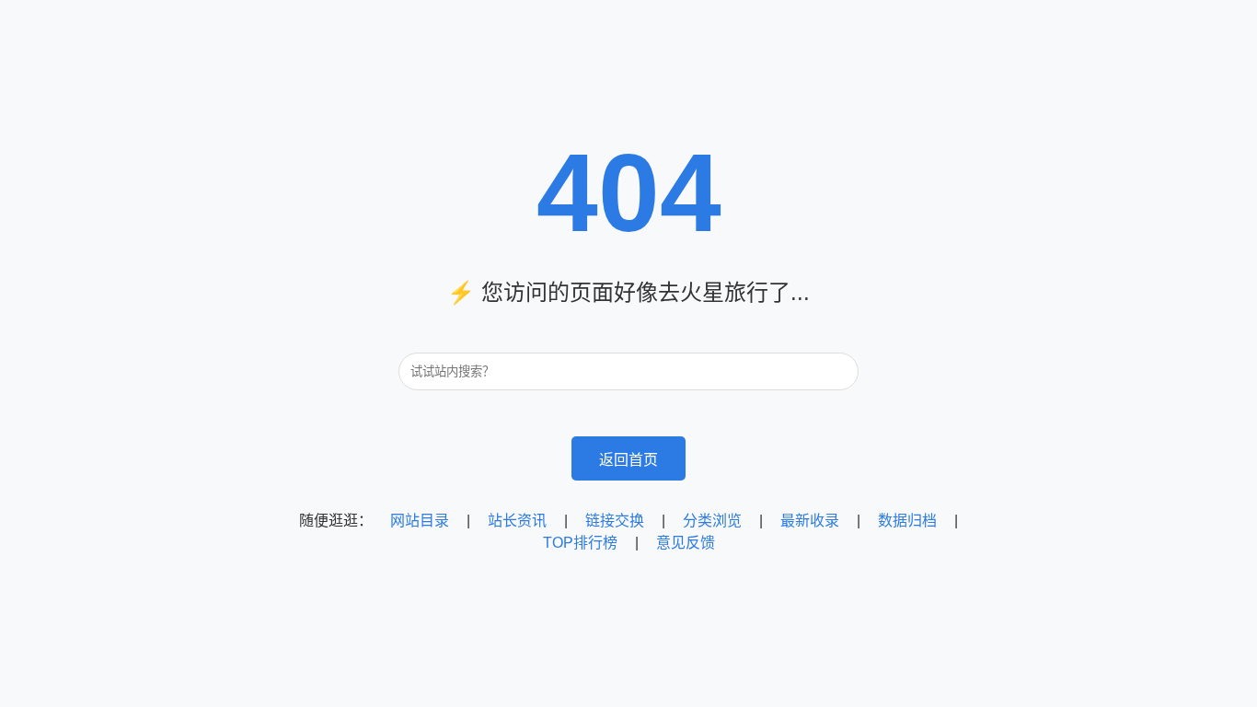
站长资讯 (517, 520)
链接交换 (614, 520)
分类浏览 (712, 520)
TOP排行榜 (580, 543)
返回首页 (628, 460)
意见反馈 (685, 543)
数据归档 (907, 520)
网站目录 (419, 520)
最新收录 (809, 520)
